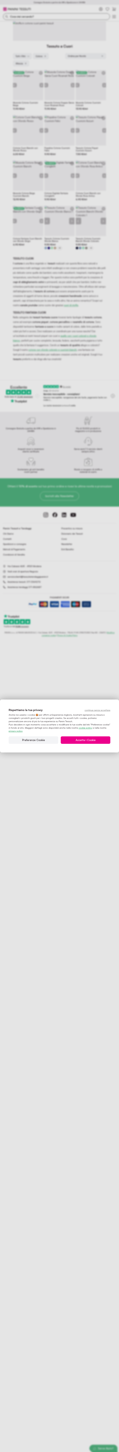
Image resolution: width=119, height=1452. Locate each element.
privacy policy (16, 731)
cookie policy (85, 727)
